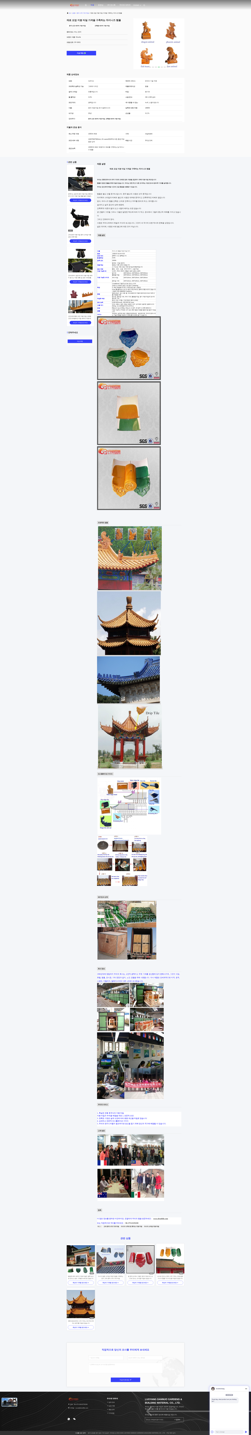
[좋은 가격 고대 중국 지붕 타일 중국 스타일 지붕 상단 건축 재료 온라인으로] (80, 219)
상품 (73, 13)
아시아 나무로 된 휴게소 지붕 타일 (131, 1226)
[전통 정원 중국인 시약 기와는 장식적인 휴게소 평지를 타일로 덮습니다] (81, 1304)
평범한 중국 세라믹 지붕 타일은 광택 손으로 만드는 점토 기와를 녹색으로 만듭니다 (81, 1277)
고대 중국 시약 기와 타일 (111, 1226)
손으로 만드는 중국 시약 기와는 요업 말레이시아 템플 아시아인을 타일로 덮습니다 (170, 1277)
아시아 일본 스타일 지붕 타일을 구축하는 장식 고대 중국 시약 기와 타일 (110, 1277)
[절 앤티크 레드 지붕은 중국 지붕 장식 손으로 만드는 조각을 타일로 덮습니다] (140, 1259)
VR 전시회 (111, 5)
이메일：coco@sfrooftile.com (79, 1408)
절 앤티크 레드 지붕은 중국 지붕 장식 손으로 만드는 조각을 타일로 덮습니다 (140, 1277)
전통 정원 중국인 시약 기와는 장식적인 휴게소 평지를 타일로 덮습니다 (81, 1322)
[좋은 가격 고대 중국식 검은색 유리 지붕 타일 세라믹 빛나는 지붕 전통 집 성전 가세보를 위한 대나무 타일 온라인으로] (80, 260)
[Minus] (246, 1389)
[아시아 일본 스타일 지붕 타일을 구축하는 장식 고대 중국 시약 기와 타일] (110, 1259)
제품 (92, 5)
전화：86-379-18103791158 (78, 1404)
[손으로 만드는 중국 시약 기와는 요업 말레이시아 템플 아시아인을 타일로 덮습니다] (170, 1259)
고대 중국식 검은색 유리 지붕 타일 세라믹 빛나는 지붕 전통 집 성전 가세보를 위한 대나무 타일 (80, 278)
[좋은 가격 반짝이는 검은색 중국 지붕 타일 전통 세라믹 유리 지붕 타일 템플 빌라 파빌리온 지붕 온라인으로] (80, 178)
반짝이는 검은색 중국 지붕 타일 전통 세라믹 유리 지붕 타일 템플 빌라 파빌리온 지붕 (80, 196)
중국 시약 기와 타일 (83, 13)
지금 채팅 (80, 53)
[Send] (246, 1432)
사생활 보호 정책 (80, 1433)
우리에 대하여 (125, 5)
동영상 (100, 5)
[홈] (74, 5)
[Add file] (212, 1432)
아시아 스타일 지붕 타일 (151, 1226)
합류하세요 (179, 1419)
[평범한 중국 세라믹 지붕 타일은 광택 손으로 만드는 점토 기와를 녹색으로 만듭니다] (81, 1259)
